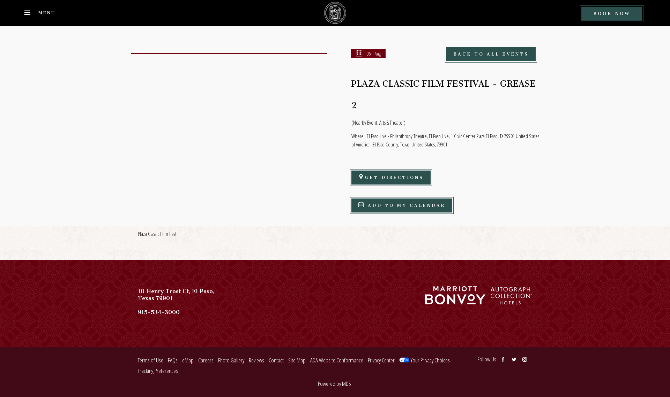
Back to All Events (491, 53)
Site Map (297, 360)
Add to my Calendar (405, 204)
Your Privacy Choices (429, 360)
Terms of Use (150, 360)
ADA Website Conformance (336, 360)
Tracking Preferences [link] (158, 371)
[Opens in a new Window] (455, 301)
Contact (276, 360)
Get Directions (394, 176)
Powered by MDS (334, 384)
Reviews (256, 360)
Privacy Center (381, 360)
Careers (206, 360)
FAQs (173, 360)
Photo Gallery (231, 360)
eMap (188, 360)
